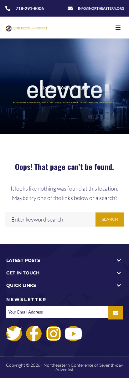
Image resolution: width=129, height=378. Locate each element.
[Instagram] (53, 333)
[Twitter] (14, 333)
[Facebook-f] (34, 333)
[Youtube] (73, 333)
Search (110, 219)
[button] (64, 260)
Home (47, 87)
